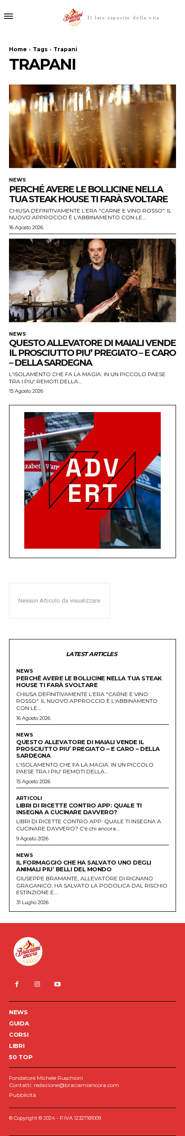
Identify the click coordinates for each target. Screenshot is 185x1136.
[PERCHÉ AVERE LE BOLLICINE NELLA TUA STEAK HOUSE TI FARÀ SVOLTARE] (92, 126)
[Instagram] (37, 984)
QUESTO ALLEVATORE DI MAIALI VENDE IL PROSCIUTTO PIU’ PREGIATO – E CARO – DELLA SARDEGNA (92, 352)
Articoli (29, 798)
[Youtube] (57, 984)
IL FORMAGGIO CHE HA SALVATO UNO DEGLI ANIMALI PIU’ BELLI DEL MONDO (83, 866)
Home (18, 49)
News (17, 180)
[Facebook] (17, 984)
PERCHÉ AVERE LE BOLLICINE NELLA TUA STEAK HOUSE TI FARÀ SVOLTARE (88, 194)
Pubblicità (22, 1095)
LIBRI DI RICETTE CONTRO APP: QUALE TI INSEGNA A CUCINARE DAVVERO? (79, 809)
